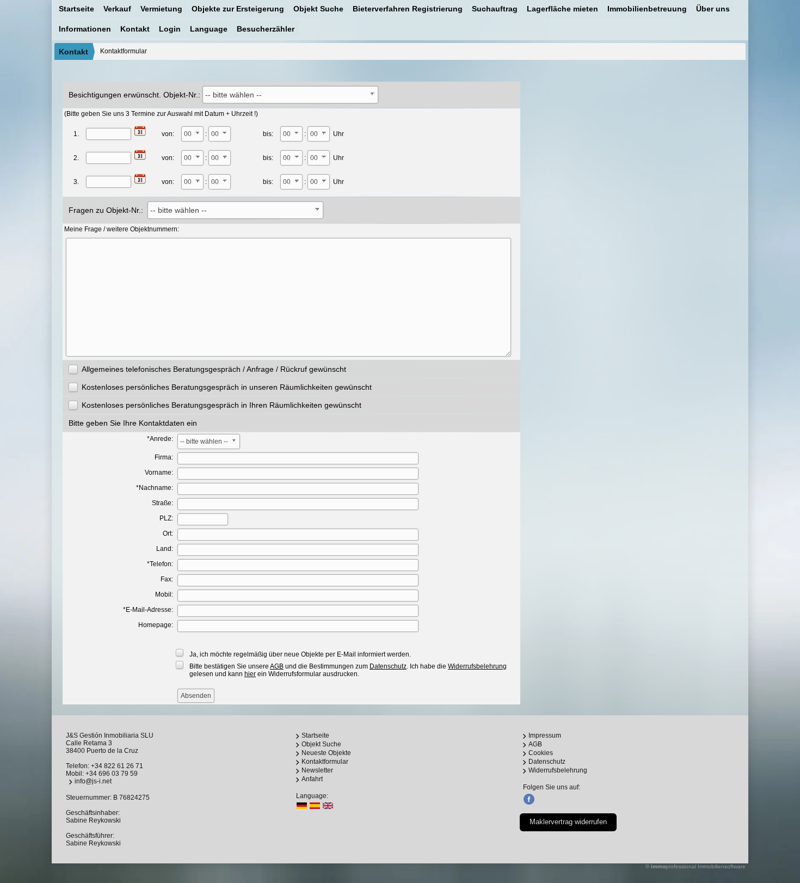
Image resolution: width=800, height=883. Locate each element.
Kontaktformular (324, 761)
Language (208, 28)
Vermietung (161, 8)
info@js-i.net (93, 781)
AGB (535, 744)
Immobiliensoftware (722, 866)
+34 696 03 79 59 (111, 773)
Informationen (85, 28)
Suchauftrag (495, 8)
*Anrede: (160, 439)
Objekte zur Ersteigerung (238, 8)
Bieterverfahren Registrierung (408, 8)
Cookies (540, 753)
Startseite (76, 8)
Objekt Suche (318, 8)
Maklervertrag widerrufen (568, 822)
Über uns (713, 8)
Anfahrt (312, 779)
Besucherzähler (265, 28)
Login (170, 28)
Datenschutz (546, 761)
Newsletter (317, 770)
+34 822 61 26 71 (117, 766)
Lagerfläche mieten (562, 8)
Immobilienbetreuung (647, 8)
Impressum (544, 735)
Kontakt (135, 28)
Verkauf (117, 8)
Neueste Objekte (326, 753)
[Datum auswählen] (140, 131)
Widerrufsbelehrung (557, 770)
